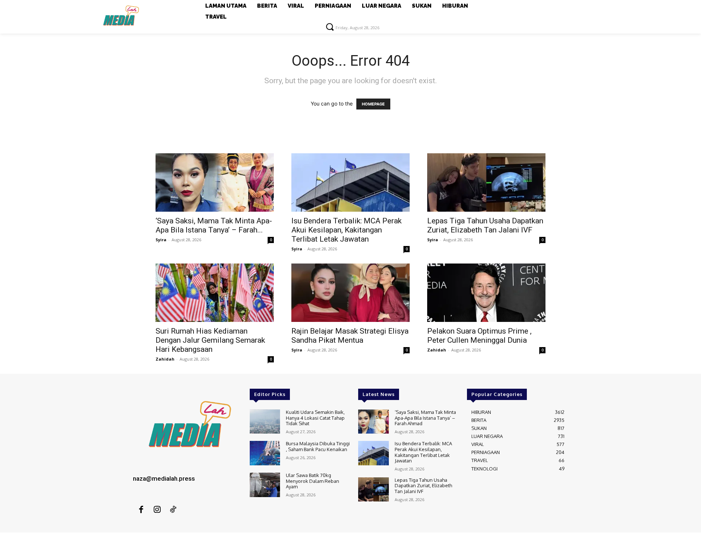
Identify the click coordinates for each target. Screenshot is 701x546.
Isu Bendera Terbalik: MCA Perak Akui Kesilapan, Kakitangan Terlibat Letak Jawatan (346, 229)
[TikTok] (173, 510)
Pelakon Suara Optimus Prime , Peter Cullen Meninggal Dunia (479, 336)
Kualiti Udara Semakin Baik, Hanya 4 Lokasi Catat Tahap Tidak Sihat (315, 417)
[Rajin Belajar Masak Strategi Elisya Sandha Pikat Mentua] (350, 293)
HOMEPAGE (373, 104)
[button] (329, 26)
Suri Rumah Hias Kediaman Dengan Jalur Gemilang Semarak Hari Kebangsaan (210, 340)
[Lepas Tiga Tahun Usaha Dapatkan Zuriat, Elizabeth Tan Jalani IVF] (486, 182)
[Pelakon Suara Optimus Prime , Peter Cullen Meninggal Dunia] (486, 293)
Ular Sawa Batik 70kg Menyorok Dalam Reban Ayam (312, 480)
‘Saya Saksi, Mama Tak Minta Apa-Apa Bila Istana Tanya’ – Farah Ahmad (425, 417)
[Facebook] (141, 510)
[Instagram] (157, 510)
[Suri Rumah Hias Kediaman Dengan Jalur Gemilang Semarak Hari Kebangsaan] (215, 293)
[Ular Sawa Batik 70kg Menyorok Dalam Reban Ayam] (265, 485)
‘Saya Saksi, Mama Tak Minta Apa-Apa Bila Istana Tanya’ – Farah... (214, 225)
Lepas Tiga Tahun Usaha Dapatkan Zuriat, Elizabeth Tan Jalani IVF (485, 225)
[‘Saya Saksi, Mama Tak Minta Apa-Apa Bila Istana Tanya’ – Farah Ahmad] (215, 182)
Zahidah (165, 359)
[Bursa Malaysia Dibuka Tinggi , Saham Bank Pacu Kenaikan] (265, 453)
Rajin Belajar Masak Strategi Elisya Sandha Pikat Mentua (350, 336)
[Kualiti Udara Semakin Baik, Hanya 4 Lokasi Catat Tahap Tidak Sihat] (265, 422)
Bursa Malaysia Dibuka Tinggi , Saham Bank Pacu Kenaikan (318, 446)
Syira (161, 239)
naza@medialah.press (164, 478)
